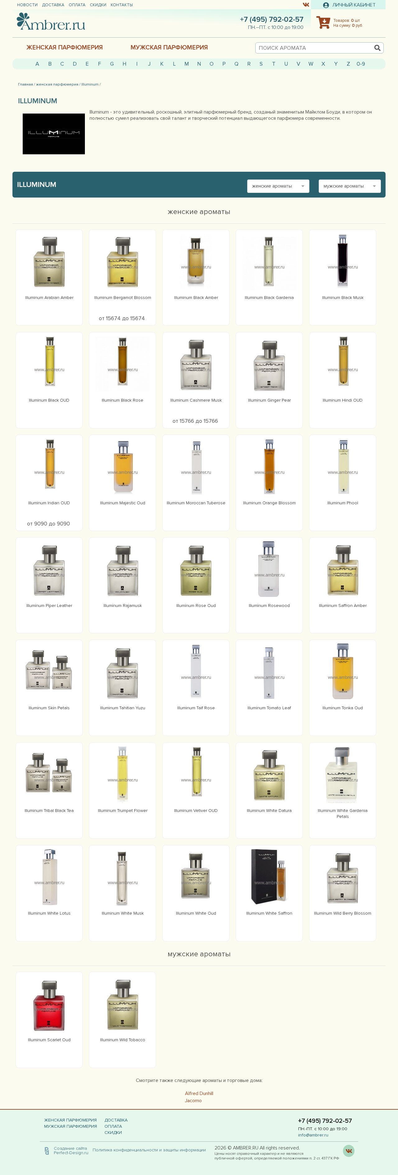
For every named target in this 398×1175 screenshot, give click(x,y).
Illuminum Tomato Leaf (269, 708)
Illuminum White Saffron (269, 913)
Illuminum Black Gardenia (269, 297)
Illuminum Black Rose (122, 400)
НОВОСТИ (27, 4)
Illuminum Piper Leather (49, 605)
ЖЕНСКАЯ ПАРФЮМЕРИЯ (64, 47)
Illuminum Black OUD (49, 400)
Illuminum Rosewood (269, 605)
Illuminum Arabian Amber (49, 297)
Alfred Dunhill (199, 1093)
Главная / (26, 84)
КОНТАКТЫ (122, 4)
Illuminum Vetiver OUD (196, 810)
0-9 (361, 64)
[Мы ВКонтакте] (306, 4)
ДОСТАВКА (53, 4)
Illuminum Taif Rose (196, 708)
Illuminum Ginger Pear (269, 400)
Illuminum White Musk (123, 913)
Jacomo (193, 1101)
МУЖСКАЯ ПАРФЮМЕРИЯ (169, 47)
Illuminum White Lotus (49, 913)
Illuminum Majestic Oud (122, 503)
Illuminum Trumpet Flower (122, 810)
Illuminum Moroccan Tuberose (196, 503)
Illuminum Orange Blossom (269, 503)
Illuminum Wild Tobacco (122, 1039)
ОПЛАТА (77, 4)
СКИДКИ (98, 4)
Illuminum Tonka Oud (342, 708)
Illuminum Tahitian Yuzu (122, 708)
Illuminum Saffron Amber (343, 605)
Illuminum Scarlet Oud (49, 1039)
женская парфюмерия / (58, 84)
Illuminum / (91, 84)
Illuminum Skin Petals (49, 708)
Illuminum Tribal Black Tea (49, 810)
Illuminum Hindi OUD (343, 400)
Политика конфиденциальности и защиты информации (151, 1150)
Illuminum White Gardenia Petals (343, 813)
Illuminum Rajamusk (123, 605)
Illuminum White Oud (196, 913)
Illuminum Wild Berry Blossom (342, 913)
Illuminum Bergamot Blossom (122, 297)
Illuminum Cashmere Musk (196, 400)
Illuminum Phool (342, 503)
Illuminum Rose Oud (196, 605)
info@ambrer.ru (313, 1135)
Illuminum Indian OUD (49, 503)
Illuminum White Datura (269, 810)
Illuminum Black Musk (342, 297)
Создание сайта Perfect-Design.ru (71, 1150)
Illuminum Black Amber (196, 297)
